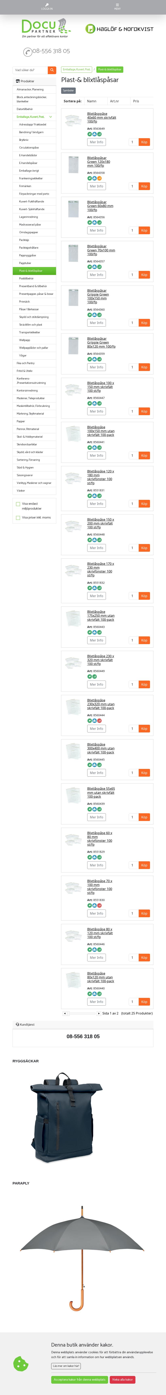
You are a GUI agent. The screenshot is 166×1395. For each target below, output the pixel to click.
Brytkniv (23, 140)
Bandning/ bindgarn (31, 132)
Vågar (23, 355)
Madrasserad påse (30, 224)
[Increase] (99, 1013)
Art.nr (114, 101)
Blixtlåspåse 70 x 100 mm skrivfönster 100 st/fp (99, 887)
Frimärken (25, 186)
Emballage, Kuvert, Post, (76, 69)
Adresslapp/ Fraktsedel (32, 124)
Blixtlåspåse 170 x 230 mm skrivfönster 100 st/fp (100, 569)
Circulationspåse (29, 147)
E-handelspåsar (28, 163)
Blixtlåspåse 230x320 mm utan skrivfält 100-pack (101, 704)
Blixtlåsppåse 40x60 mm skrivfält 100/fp (101, 117)
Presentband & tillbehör (33, 286)
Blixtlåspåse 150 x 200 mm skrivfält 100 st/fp (100, 523)
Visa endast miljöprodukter (32, 506)
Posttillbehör (26, 278)
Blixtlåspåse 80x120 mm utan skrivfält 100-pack (100, 977)
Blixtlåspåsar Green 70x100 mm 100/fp (101, 250)
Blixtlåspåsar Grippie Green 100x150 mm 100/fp (98, 296)
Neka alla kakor (122, 1379)
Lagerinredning (28, 217)
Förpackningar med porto (34, 194)
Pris (136, 101)
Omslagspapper (28, 232)
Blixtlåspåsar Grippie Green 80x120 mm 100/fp (101, 342)
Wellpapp (24, 340)
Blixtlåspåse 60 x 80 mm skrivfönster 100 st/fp (99, 839)
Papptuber (25, 263)
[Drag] (69, 1013)
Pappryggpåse (27, 255)
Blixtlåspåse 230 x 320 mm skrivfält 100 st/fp (100, 660)
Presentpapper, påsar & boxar (36, 294)
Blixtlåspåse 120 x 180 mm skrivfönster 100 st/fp (100, 477)
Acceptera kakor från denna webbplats (79, 1379)
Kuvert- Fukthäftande (31, 201)
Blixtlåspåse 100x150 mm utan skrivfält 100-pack (101, 431)
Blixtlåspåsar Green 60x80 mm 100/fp (100, 206)
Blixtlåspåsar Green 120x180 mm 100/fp (98, 162)
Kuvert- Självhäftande (31, 209)
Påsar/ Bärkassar (29, 309)
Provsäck (24, 301)
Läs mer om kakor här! (66, 1366)
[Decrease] (65, 1013)
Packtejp (24, 240)
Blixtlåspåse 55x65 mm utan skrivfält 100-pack (101, 792)
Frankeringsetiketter (31, 178)
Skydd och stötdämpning (34, 317)
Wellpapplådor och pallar (33, 348)
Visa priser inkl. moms (36, 517)
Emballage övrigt (29, 171)
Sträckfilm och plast (30, 325)
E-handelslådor (28, 155)
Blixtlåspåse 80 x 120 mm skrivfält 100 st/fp (100, 933)
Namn (91, 101)
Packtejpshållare (28, 248)
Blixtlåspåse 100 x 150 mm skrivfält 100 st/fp (100, 387)
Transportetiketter (29, 332)
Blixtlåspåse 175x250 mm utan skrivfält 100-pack (101, 615)
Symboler (68, 90)
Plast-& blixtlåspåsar (31, 271)
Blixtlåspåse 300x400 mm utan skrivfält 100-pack (101, 748)
